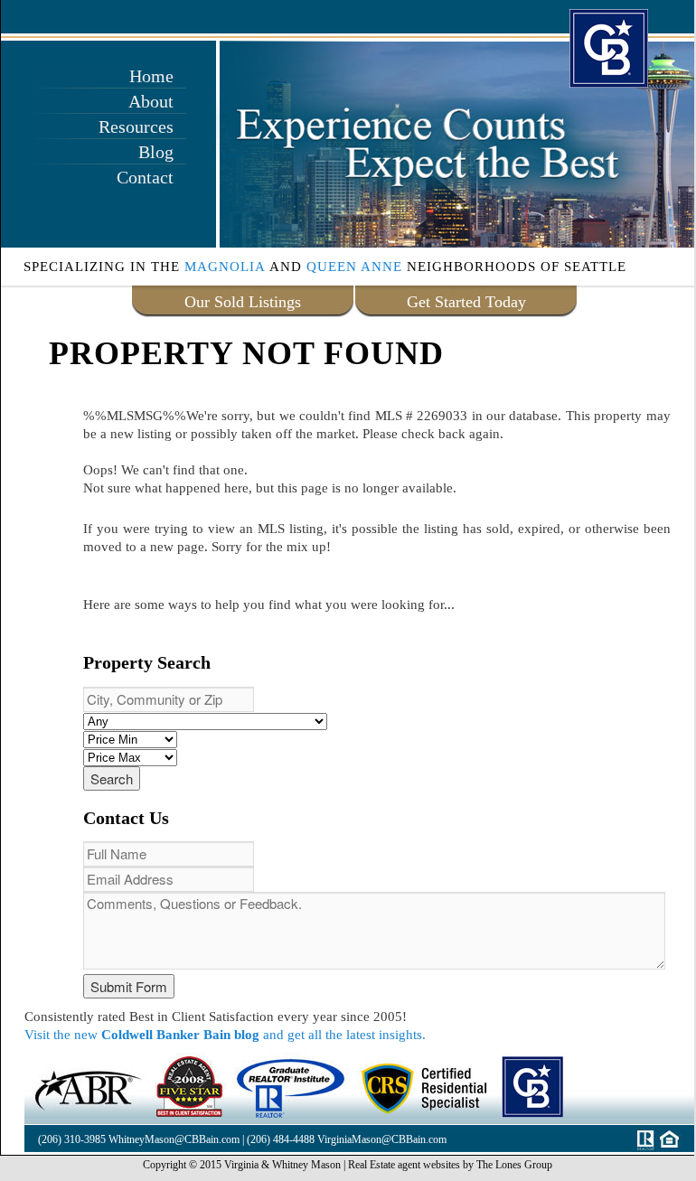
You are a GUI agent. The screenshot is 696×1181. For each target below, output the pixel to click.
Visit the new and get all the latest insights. (225, 1034)
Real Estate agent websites (404, 1164)
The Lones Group (514, 1164)
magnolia (225, 266)
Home (151, 76)
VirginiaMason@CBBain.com (382, 1139)
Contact (145, 177)
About (151, 101)
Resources (136, 126)
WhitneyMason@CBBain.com (174, 1139)
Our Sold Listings (242, 302)
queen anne (354, 266)
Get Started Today (466, 302)
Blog (156, 152)
